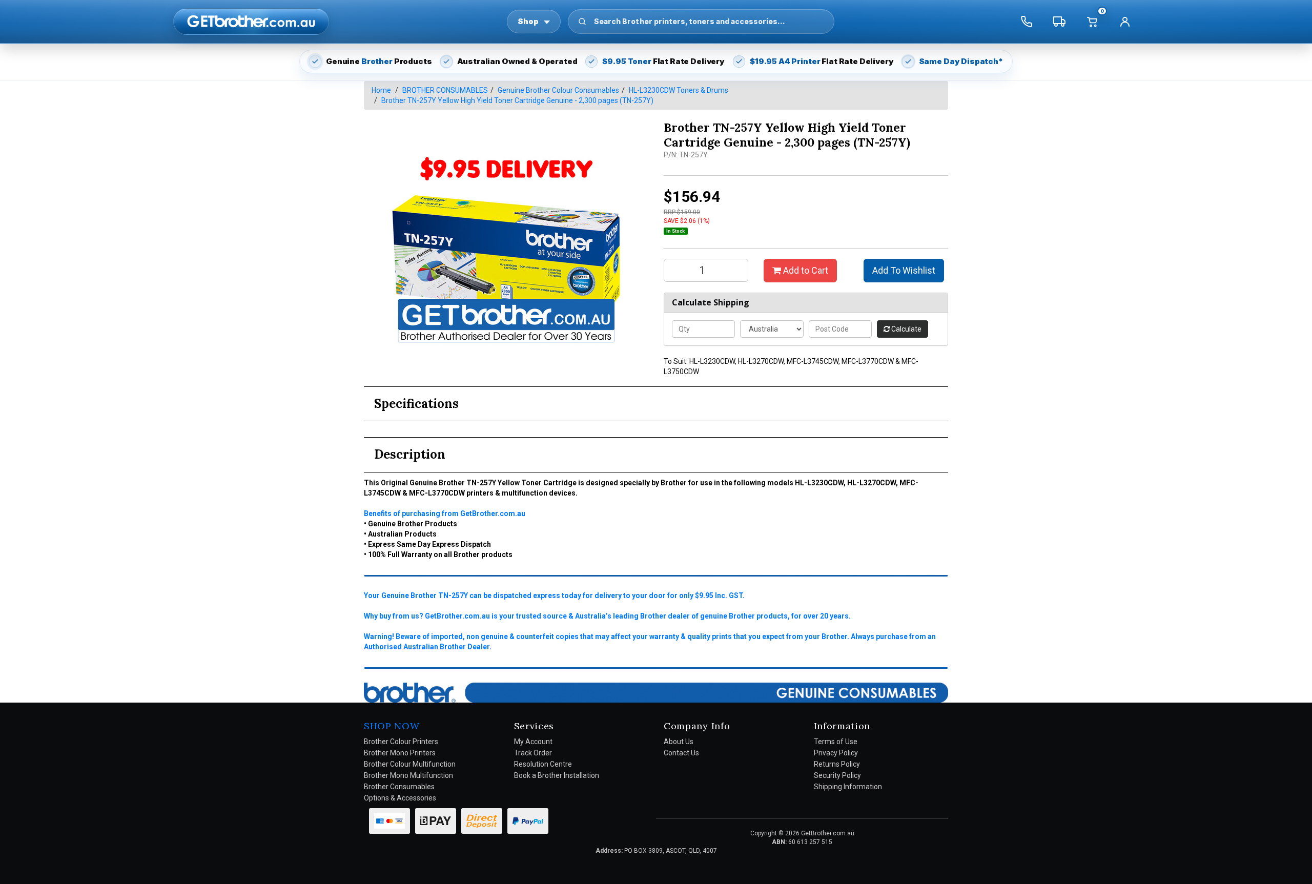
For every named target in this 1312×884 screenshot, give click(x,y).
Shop (528, 21)
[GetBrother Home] (251, 21)
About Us (678, 741)
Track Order (533, 753)
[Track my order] (1059, 21)
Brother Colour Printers (401, 741)
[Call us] (1026, 21)
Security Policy (837, 775)
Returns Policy (837, 764)
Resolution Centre (543, 764)
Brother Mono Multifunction (408, 775)
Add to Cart (804, 270)
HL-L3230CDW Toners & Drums (678, 90)
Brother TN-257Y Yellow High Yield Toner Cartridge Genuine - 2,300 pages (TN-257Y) (517, 100)
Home (381, 90)
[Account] (1125, 21)
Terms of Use (835, 741)
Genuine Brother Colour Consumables (558, 90)
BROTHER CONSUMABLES (445, 90)
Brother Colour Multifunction (410, 764)
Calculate (905, 329)
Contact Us (681, 753)
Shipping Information (848, 787)
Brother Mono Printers (400, 753)
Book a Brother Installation (556, 775)
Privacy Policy (836, 753)
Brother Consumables (399, 787)
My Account (533, 741)
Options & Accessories (400, 798)
